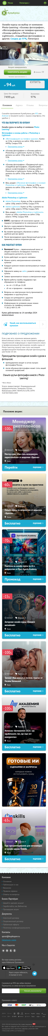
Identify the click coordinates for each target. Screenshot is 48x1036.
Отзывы (30, 105)
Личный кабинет (45, 3)
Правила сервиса (10, 891)
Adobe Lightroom (13, 206)
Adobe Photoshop (13, 201)
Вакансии (7, 888)
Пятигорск (24, 3)
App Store (9, 968)
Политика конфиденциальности (16, 928)
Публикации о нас (10, 884)
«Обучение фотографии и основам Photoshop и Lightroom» (25, 184)
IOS (36, 113)
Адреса (19, 105)
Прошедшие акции (11, 909)
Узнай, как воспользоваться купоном (23, 324)
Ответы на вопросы (11, 894)
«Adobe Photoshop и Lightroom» (29, 212)
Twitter (10, 950)
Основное (7, 105)
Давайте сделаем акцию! (13, 903)
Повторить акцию (17, 72)
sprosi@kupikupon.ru (11, 936)
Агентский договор (11, 918)
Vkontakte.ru (7, 950)
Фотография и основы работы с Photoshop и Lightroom (21, 134)
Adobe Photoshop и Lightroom (14, 197)
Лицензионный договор (13, 921)
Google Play (24, 968)
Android (5, 116)
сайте (24, 271)
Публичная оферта (11, 924)
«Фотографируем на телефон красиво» (22, 139)
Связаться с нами (9, 940)
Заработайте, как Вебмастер (15, 906)
